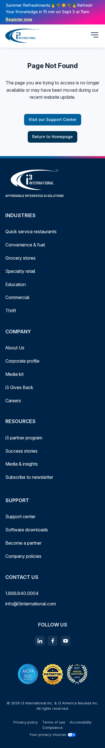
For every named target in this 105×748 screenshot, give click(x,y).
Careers (13, 400)
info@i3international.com (30, 604)
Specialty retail (20, 271)
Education (15, 284)
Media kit (14, 374)
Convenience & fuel (25, 245)
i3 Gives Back (19, 387)
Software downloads (26, 530)
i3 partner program (23, 438)
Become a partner (23, 543)
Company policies (23, 556)
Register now (19, 19)
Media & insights (21, 464)
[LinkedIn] (40, 641)
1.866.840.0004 (22, 593)
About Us (14, 348)
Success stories (21, 451)
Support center (20, 516)
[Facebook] (53, 641)
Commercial (17, 297)
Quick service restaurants (31, 231)
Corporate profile (22, 361)
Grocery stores (20, 258)
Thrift (10, 310)
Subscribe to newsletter (29, 477)
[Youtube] (65, 641)
